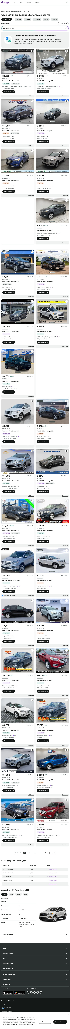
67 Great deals (52, 880)
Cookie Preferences (6, 1011)
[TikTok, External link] (28, 992)
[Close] (68, 1014)
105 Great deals (52, 869)
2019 (25, 11)
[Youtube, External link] (34, 992)
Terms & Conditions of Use (8, 1001)
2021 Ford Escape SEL (8, 873)
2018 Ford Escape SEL (8, 880)
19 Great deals (52, 884)
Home (3, 11)
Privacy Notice (5, 1004)
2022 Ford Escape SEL (8, 869)
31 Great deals (52, 873)
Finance (37, 2)
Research (28, 2)
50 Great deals (52, 876)
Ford (15, 11)
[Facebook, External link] (31, 992)
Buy (14, 2)
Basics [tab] (4, 894)
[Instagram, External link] (37, 992)
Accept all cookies (60, 1022)
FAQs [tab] (11, 894)
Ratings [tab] (18, 894)
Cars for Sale (9, 11)
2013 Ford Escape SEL (8, 884)
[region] (35, 1020)
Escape (20, 11)
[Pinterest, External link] (41, 992)
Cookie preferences (45, 1022)
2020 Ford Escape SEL (8, 876)
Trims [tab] (25, 894)
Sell (21, 2)
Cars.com (32, 1019)
